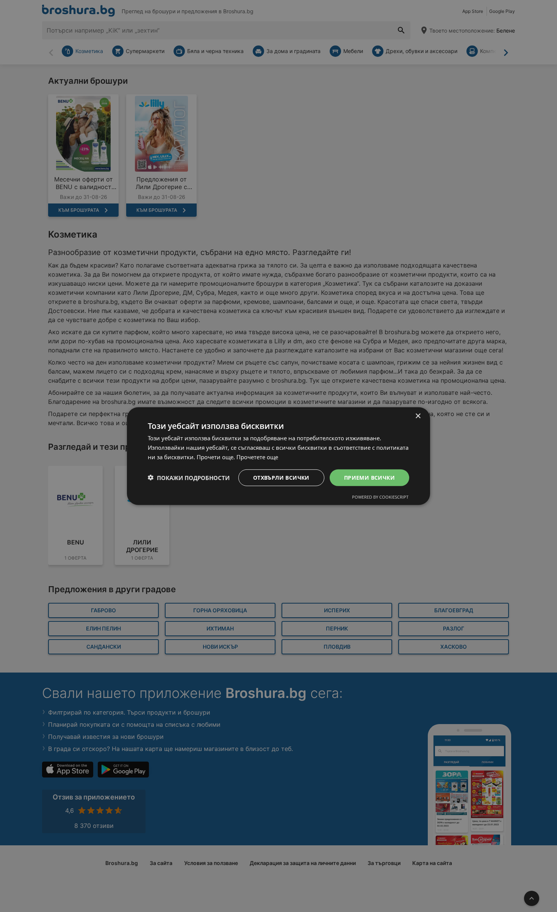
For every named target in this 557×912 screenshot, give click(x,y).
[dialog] (278, 456)
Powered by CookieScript (380, 497)
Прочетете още (257, 456)
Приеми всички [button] (369, 477)
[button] (189, 477)
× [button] (418, 416)
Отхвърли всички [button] (281, 477)
